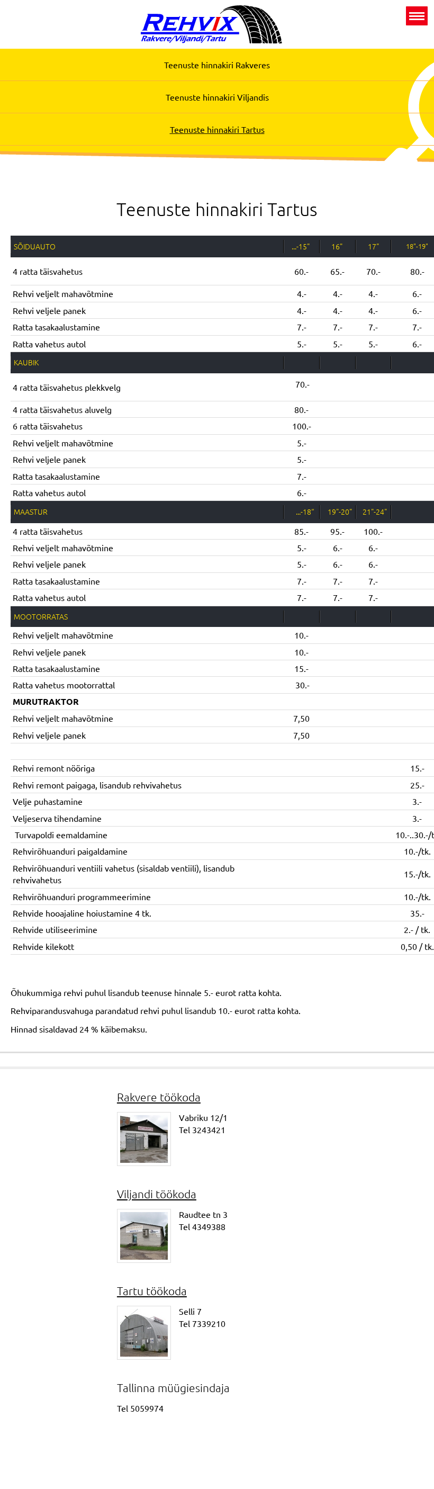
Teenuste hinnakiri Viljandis (217, 97)
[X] (417, 15)
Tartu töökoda (152, 1290)
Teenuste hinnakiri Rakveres (217, 64)
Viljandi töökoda (156, 1193)
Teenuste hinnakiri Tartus (217, 129)
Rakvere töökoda (159, 1097)
